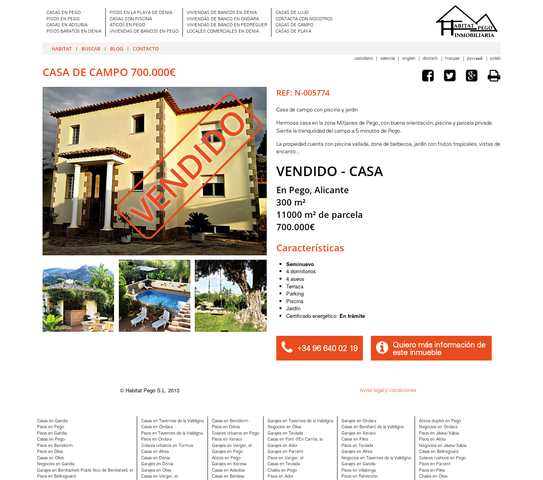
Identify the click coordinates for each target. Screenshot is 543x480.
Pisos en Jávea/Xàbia (439, 433)
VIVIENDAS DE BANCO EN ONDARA (223, 19)
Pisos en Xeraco (227, 439)
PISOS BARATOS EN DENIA (74, 31)
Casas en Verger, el (159, 476)
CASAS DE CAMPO (294, 25)
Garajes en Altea (356, 452)
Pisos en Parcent (435, 464)
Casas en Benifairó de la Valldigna (372, 427)
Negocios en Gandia (55, 464)
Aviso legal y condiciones (388, 391)
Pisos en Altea (432, 439)
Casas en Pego (51, 439)
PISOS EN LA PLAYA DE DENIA (141, 13)
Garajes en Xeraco (358, 433)
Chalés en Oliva (433, 476)
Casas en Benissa (228, 476)
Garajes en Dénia (157, 464)
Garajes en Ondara (358, 421)
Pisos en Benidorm (55, 446)
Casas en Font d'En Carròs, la (295, 439)
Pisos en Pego (50, 427)
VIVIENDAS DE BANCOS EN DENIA (222, 13)
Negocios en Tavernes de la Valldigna (376, 458)
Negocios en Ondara (438, 427)
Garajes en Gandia (358, 464)
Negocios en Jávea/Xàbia (442, 446)
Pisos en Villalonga (358, 470)
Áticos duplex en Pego (440, 421)
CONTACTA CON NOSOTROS (304, 19)
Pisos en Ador (281, 476)
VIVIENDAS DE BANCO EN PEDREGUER (227, 25)
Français (453, 58)
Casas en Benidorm (230, 421)
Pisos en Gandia (52, 433)
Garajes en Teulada (285, 433)
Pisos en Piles (432, 470)
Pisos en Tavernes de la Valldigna (172, 433)
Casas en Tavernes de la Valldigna (172, 421)
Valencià (388, 58)
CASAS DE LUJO (291, 13)
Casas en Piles (354, 439)
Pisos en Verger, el (285, 458)
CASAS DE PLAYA (293, 31)
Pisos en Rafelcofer (359, 476)
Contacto (146, 48)
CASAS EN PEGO (64, 13)
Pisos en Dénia (226, 427)
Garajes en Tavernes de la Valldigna (300, 421)
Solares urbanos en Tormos (167, 446)
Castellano (364, 58)
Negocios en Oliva (284, 427)
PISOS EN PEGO (63, 19)
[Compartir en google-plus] (473, 77)
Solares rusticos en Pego (442, 458)
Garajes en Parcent (285, 452)
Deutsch (431, 58)
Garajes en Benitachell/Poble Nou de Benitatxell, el (85, 470)
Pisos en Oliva (50, 452)
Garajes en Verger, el (232, 446)
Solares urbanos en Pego (235, 433)
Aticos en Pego (226, 458)
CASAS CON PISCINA (131, 19)
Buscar (91, 48)
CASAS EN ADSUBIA (67, 25)
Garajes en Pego (227, 452)
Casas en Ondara (157, 427)
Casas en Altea (155, 452)
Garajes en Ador (283, 446)
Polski (495, 58)
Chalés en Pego (282, 470)
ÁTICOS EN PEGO (127, 25)
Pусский (475, 58)
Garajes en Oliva (156, 470)
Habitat (62, 48)
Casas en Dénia (155, 458)
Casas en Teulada (284, 464)
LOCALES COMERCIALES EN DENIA (223, 31)
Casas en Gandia (52, 421)
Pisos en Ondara (156, 439)
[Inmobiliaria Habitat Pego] (466, 21)
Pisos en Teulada (357, 446)
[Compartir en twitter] (451, 77)
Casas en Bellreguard (438, 452)
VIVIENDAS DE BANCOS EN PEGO (144, 31)
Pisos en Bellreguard (56, 476)
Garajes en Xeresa (229, 464)
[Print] (494, 75)
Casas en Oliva (50, 458)
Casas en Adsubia (228, 470)
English (409, 58)
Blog (116, 48)
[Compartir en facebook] (429, 77)
